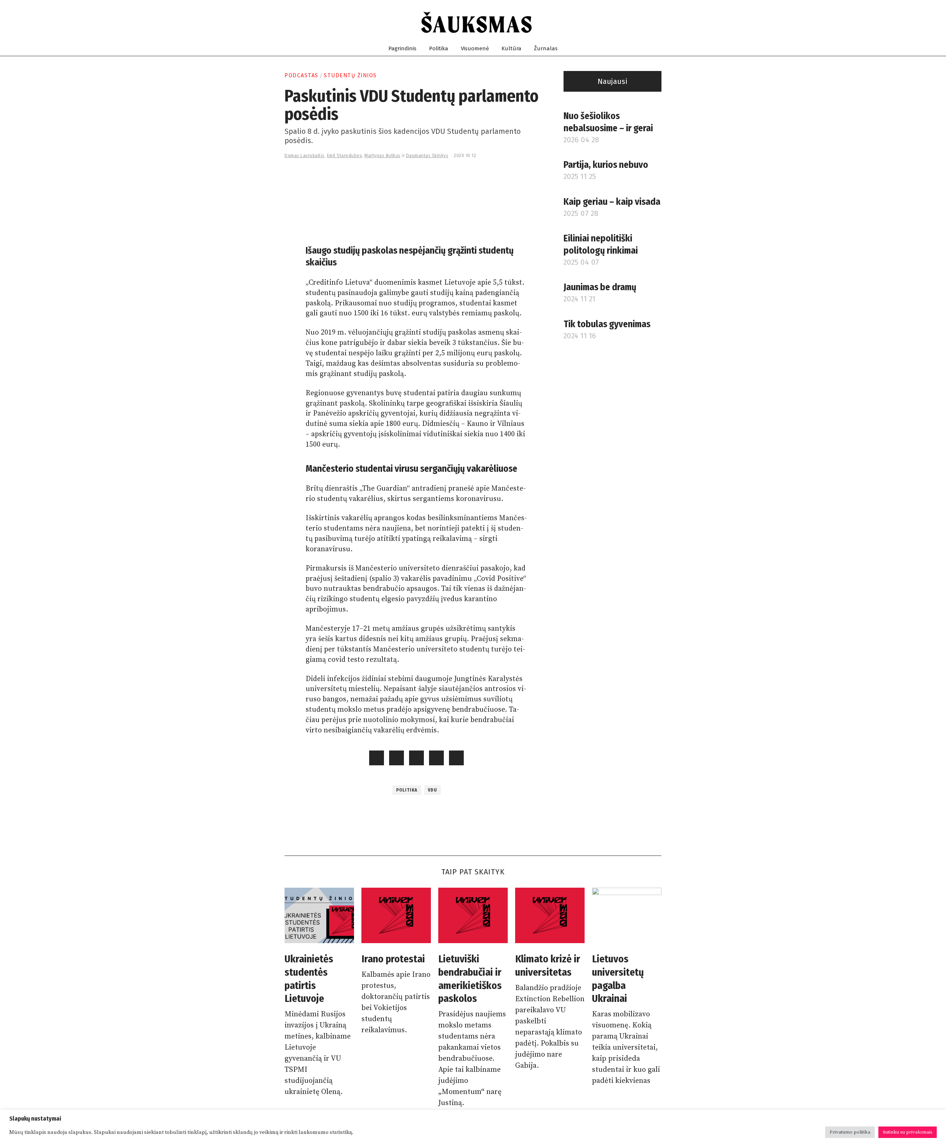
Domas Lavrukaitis (304, 155)
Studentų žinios (350, 75)
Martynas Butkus (382, 155)
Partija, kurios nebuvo (606, 164)
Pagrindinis (402, 48)
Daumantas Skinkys (427, 155)
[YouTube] (640, 22)
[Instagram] (631, 22)
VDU (432, 790)
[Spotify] (649, 22)
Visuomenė (475, 48)
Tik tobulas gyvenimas (607, 324)
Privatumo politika (850, 1132)
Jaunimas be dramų (600, 287)
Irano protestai (393, 959)
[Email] (657, 22)
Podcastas (302, 75)
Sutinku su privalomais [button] (907, 1132)
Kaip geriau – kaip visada (612, 201)
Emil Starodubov (344, 155)
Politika (438, 48)
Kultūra (511, 48)
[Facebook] (622, 22)
